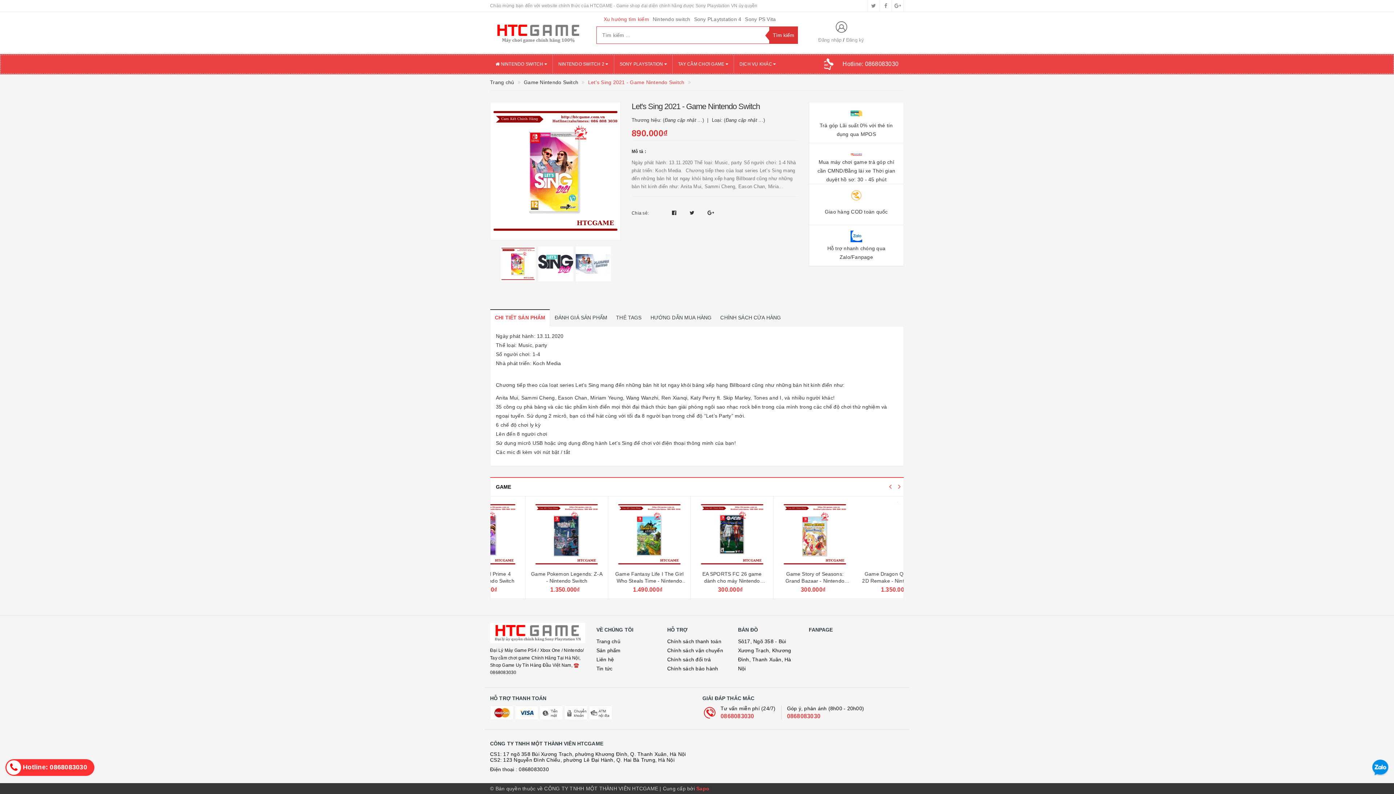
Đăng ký (855, 40)
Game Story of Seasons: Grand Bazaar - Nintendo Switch (779, 581)
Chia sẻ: (640, 213)
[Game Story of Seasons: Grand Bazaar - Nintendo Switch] (779, 534)
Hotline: (870, 64)
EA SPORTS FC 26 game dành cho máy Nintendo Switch (697, 581)
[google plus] (898, 6)
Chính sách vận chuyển (695, 650)
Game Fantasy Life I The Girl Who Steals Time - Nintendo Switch (614, 581)
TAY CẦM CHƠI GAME (702, 64)
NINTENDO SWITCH (522, 64)
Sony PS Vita (760, 19)
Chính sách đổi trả (689, 659)
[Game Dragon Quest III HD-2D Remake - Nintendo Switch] (862, 534)
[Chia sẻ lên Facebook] (675, 213)
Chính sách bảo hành (692, 668)
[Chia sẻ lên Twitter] (693, 213)
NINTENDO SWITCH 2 (582, 64)
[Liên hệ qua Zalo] (1380, 768)
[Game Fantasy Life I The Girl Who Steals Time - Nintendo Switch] (614, 534)
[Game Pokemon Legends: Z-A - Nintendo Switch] (531, 534)
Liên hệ (605, 659)
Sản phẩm (608, 650)
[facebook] (886, 6)
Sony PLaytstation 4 (718, 19)
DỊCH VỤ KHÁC (756, 64)
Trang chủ (608, 641)
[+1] (711, 213)
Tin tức (604, 668)
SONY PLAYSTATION (642, 64)
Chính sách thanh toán (694, 641)
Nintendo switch (671, 19)
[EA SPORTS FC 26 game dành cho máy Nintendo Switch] (697, 534)
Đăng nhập (829, 40)
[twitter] (874, 6)
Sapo (702, 788)
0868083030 (737, 716)
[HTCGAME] (538, 33)
